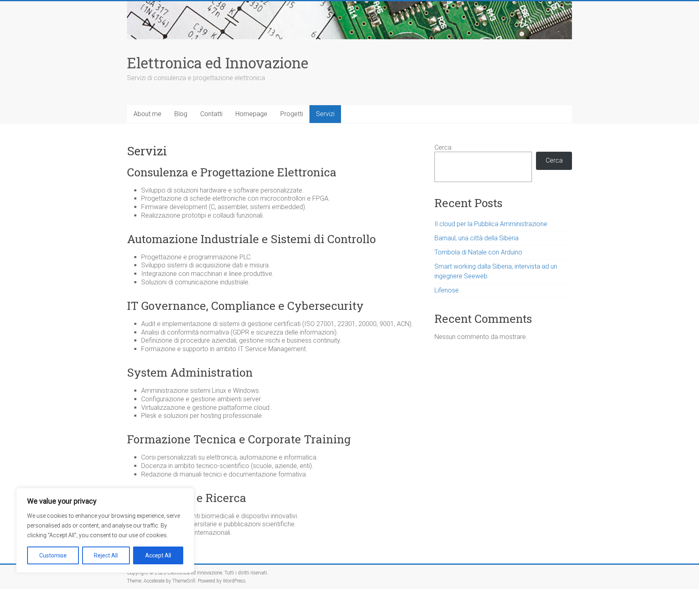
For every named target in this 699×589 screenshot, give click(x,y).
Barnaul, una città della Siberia (476, 238)
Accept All (158, 555)
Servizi (325, 114)
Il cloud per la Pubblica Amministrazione (490, 224)
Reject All (106, 555)
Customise (53, 555)
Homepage (251, 114)
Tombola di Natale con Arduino (478, 252)
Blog (180, 114)
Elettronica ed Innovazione (217, 62)
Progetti (291, 114)
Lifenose (446, 290)
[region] (105, 530)
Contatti (211, 114)
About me (147, 114)
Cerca (442, 147)
